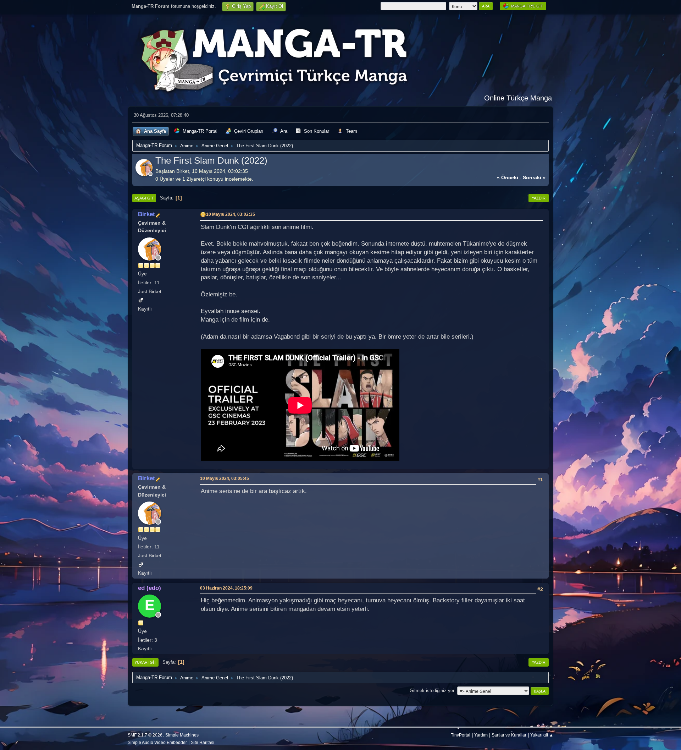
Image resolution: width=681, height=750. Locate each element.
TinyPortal (460, 735)
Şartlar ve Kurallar (509, 735)
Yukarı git (145, 662)
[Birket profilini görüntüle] (144, 173)
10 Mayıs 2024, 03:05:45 (224, 478)
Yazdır (539, 198)
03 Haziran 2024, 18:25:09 (226, 588)
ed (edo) (149, 587)
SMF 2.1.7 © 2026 (145, 735)
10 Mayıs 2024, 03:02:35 (230, 214)
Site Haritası (202, 742)
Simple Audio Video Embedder (157, 742)
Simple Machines (182, 735)
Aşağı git (144, 198)
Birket (146, 214)
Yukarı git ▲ (541, 735)
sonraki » (534, 177)
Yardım (481, 735)
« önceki (507, 177)
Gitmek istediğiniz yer (432, 690)
